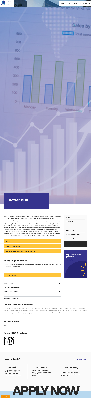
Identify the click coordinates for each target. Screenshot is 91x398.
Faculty (68, 217)
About (68, 3)
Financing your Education (73, 234)
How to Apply (69, 221)
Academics (76, 3)
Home (62, 3)
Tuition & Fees (70, 230)
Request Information (71, 226)
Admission (85, 3)
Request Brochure (71, 239)
